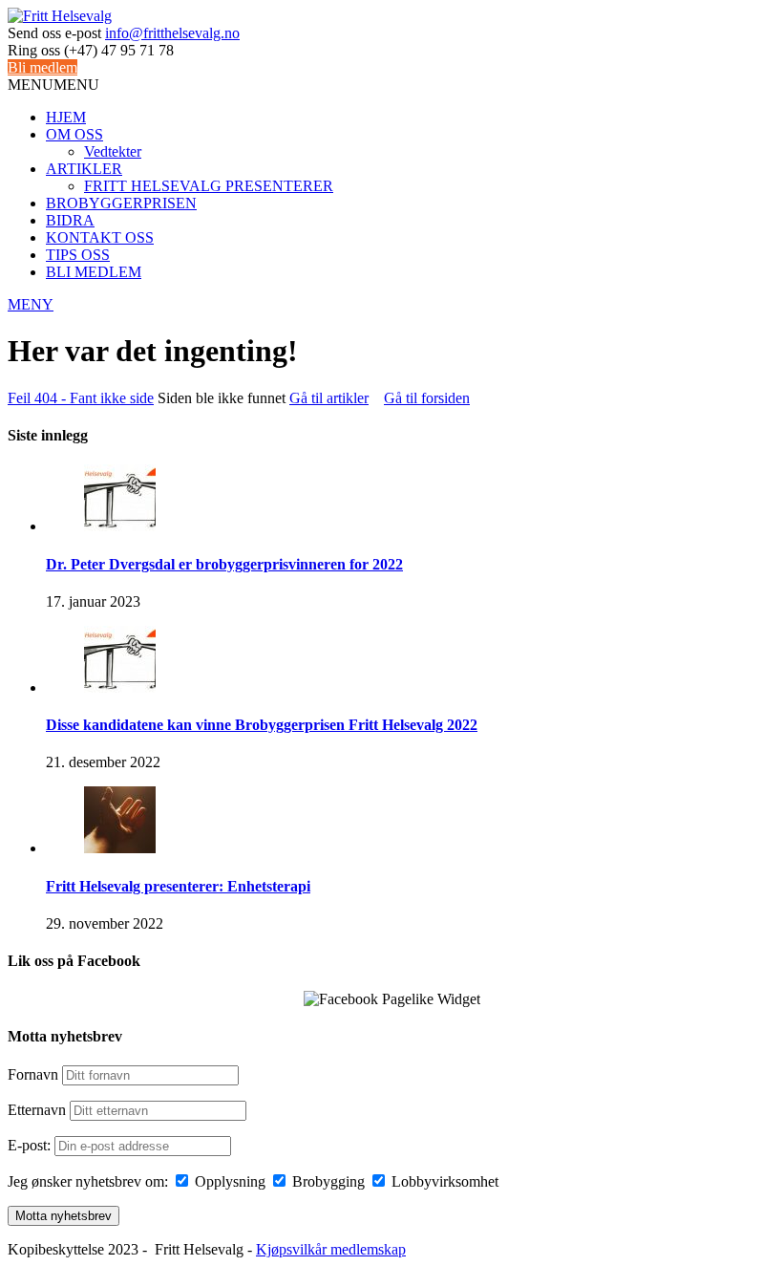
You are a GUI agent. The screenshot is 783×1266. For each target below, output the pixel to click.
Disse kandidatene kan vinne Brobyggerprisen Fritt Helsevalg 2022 (261, 725)
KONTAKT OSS (100, 237)
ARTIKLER (84, 169)
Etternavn (37, 1110)
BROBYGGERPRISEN (121, 203)
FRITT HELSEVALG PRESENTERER (208, 186)
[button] (53, 84)
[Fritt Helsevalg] (60, 16)
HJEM (66, 117)
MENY (30, 304)
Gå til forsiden (427, 398)
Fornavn (33, 1074)
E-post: (31, 1145)
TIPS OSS (78, 255)
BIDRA (70, 220)
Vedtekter (112, 151)
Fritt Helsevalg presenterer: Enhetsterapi (178, 886)
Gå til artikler (329, 398)
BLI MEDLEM (93, 272)
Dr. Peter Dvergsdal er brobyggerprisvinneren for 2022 (224, 564)
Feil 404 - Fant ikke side (81, 398)
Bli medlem (42, 67)
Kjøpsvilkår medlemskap (331, 1249)
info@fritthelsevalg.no (172, 33)
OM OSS (74, 134)
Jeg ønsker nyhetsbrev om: (88, 1181)
